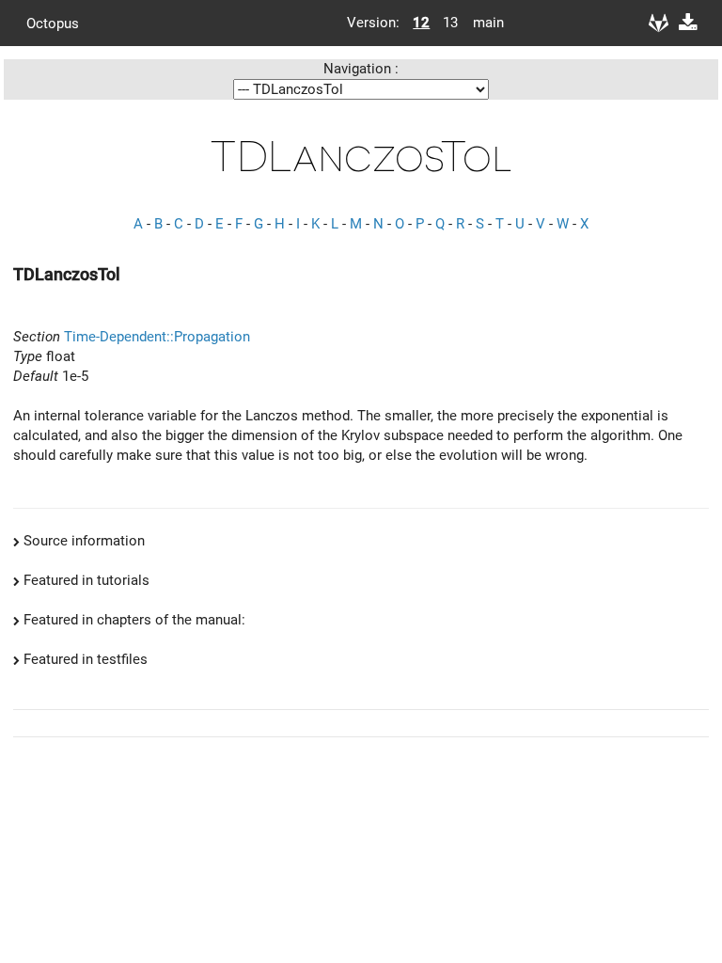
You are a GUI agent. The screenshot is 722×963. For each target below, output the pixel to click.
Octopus (52, 22)
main (481, 22)
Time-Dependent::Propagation (157, 336)
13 (450, 22)
